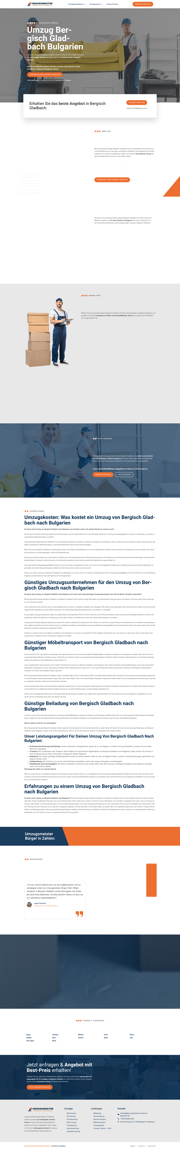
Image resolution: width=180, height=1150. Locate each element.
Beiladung (73, 715)
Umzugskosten (122, 534)
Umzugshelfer (108, 625)
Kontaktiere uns (124, 573)
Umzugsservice (95, 4)
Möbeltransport (97, 654)
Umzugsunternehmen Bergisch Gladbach (38, 1146)
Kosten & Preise (112, 4)
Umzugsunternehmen (75, 4)
